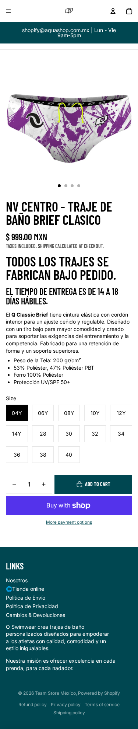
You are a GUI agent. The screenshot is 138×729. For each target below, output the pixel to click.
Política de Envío (25, 597)
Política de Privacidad (32, 606)
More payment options (69, 522)
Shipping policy (69, 712)
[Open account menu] (113, 11)
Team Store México (55, 693)
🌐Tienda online (25, 589)
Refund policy (32, 704)
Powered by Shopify (99, 693)
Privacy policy (66, 704)
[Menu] (8, 11)
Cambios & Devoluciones (35, 615)
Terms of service (102, 704)
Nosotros (17, 580)
